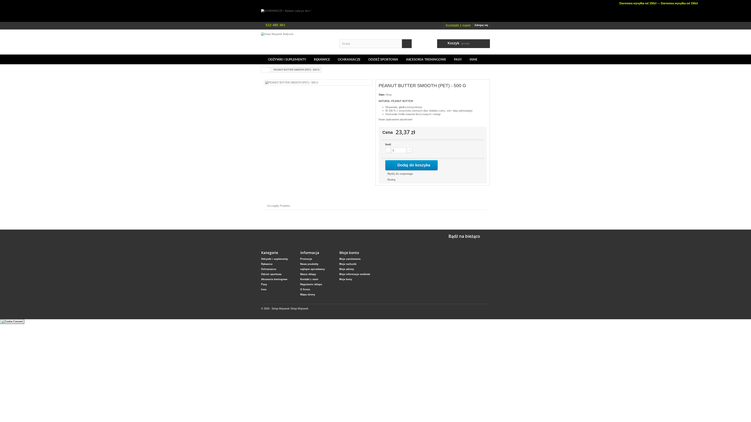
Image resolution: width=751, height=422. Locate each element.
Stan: (382, 94)
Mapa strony (307, 294)
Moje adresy (346, 269)
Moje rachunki (348, 264)
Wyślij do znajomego (400, 173)
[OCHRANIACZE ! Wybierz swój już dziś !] (375, 15)
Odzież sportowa (383, 60)
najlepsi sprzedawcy (312, 269)
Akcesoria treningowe (426, 60)
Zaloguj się (481, 25)
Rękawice (322, 60)
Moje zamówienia (349, 258)
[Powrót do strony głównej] (265, 69)
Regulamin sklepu (311, 284)
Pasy (458, 60)
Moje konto (349, 252)
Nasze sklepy (308, 274)
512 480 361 (275, 25)
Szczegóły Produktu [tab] (278, 205)
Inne (473, 60)
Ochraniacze (349, 60)
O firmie (305, 289)
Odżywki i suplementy (287, 60)
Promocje (306, 258)
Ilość (388, 144)
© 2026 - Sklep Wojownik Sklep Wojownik (284, 308)
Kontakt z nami (458, 25)
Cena (387, 132)
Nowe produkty (309, 264)
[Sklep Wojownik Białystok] (297, 42)
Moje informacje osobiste (354, 274)
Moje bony (345, 279)
